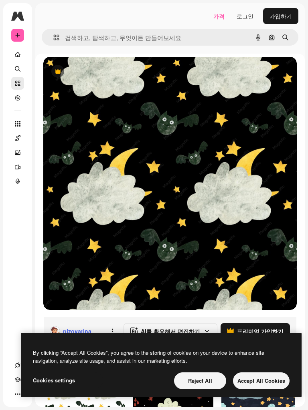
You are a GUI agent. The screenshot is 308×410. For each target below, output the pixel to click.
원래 (89, 72)
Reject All (200, 380)
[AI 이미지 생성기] (17, 152)
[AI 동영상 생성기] (17, 167)
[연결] (17, 365)
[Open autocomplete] (53, 37)
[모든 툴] (17, 123)
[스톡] (17, 83)
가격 (219, 16)
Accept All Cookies (261, 380)
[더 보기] (17, 394)
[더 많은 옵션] (112, 331)
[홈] (17, 54)
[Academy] (17, 379)
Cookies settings (54, 380)
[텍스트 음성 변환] (17, 181)
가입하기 (281, 16)
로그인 (245, 16)
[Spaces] (17, 138)
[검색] (17, 68)
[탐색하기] (17, 97)
